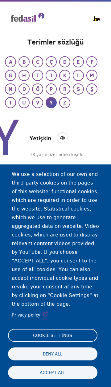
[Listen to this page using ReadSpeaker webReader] (64, 137)
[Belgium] (96, 18)
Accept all (53, 372)
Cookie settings (52, 335)
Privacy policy (26, 315)
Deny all (53, 354)
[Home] (27, 17)
